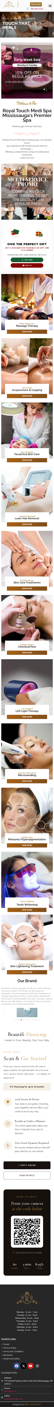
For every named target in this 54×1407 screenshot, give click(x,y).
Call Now (28, 260)
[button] (50, 6)
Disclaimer (8, 1355)
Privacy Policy (9, 1348)
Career (6, 1344)
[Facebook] (17, 1366)
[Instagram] (37, 1366)
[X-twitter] (23, 1366)
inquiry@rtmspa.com (13, 1399)
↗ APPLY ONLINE (27, 1165)
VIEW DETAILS (27, 1175)
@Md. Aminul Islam (32, 1404)
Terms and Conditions (13, 1351)
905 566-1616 (37, 9)
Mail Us (28, 265)
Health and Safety (11, 1359)
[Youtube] (30, 1366)
